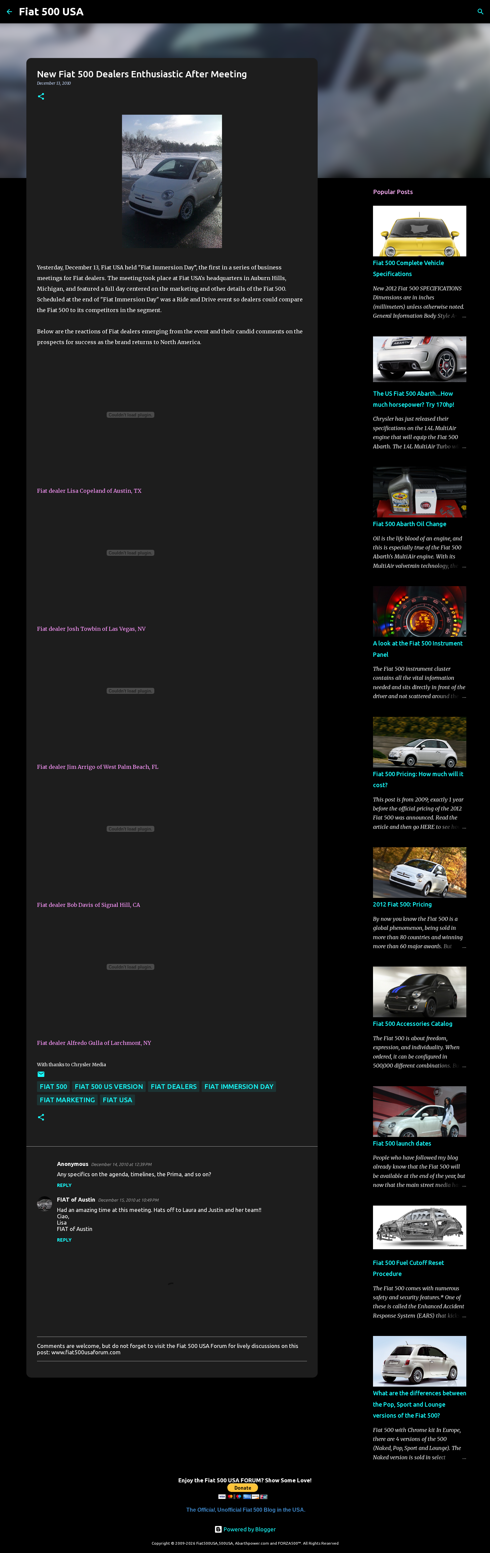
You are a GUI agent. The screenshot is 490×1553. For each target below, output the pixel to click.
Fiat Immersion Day (238, 1086)
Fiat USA (117, 1100)
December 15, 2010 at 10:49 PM (128, 1200)
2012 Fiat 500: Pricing (402, 904)
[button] (41, 96)
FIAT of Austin (76, 1199)
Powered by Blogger (249, 1529)
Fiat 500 (53, 1086)
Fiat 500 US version (109, 1086)
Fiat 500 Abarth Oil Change (409, 523)
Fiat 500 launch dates (402, 1143)
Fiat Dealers (174, 1086)
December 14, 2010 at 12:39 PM (121, 1164)
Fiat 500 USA (51, 11)
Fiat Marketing (67, 1100)
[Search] (93, 12)
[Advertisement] (351, 288)
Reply (64, 1185)
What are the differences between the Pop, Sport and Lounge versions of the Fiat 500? (419, 1404)
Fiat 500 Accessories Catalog (413, 1023)
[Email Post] (41, 1076)
